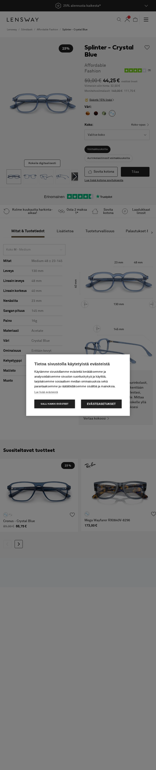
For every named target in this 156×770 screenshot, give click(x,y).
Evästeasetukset (101, 403)
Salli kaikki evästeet (54, 404)
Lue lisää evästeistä (46, 392)
